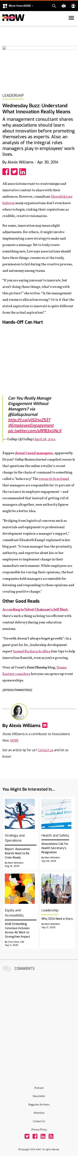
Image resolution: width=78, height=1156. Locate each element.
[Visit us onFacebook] (35, 1136)
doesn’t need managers (34, 453)
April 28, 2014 (45, 439)
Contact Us (39, 1121)
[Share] (6, 171)
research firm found (54, 479)
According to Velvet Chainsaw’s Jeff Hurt (35, 609)
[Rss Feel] (51, 1136)
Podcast (39, 1088)
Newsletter (39, 1096)
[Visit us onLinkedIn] (43, 1136)
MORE (14, 740)
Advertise (39, 1113)
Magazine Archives (39, 1104)
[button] (18, 6)
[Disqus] (39, 1023)
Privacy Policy (39, 1129)
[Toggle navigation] (4, 25)
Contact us (45, 750)
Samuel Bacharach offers (31, 651)
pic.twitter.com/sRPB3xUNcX (34, 431)
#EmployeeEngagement (31, 425)
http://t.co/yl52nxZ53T (29, 420)
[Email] (44, 725)
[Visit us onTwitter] (27, 1136)
